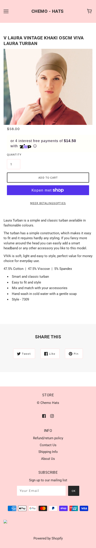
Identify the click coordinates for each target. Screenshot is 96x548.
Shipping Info (48, 452)
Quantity (13, 154)
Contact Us (48, 445)
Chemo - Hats (47, 11)
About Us (48, 459)
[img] (44, 416)
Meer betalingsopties (48, 203)
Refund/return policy (48, 438)
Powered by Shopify (48, 538)
